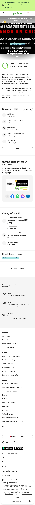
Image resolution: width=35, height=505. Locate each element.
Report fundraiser (19, 268)
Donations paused (18, 44)
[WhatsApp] (17, 196)
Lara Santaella (12, 242)
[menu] (32, 13)
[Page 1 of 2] (17, 56)
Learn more (9, 7)
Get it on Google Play (7, 448)
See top (28, 109)
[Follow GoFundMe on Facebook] (3, 442)
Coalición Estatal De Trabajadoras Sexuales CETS (17, 219)
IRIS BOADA (11, 140)
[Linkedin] (28, 196)
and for (19, 22)
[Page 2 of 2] (18, 56)
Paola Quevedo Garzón (15, 120)
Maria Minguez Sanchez (15, 133)
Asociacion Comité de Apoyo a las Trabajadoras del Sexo (18, 234)
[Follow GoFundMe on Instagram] (14, 442)
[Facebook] (12, 196)
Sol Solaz (10, 114)
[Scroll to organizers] (5, 21)
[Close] (32, 5)
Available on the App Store (18, 448)
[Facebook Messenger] (23, 196)
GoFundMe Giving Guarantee (17, 318)
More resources (7, 427)
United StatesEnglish (18, 436)
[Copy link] (7, 196)
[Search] (3, 13)
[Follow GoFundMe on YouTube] (7, 442)
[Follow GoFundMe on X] (11, 442)
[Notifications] (27, 13)
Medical (19, 254)
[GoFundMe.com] (17, 13)
